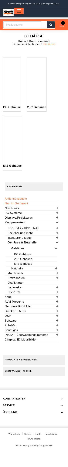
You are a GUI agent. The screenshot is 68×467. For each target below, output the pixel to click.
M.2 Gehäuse (12, 165)
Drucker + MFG (15, 311)
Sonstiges (11, 330)
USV (8, 315)
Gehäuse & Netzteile (26, 44)
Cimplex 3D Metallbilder (21, 339)
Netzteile (17, 268)
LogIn (38, 434)
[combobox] (22, 24)
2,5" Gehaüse (36, 107)
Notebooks (12, 208)
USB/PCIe (14, 292)
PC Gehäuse (12, 107)
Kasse (27, 434)
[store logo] (8, 12)
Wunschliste (34, 439)
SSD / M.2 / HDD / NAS (23, 228)
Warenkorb (14, 434)
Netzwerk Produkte (17, 306)
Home (22, 41)
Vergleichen (52, 434)
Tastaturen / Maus (20, 237)
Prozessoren (16, 277)
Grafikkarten (16, 282)
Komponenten (39, 41)
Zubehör (10, 325)
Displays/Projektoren (19, 217)
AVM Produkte (14, 301)
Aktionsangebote (16, 198)
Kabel (8, 296)
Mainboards (15, 273)
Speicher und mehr (20, 233)
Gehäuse (17, 248)
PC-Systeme (13, 212)
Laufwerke (14, 287)
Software (11, 320)
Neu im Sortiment (16, 203)
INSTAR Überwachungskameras (26, 334)
